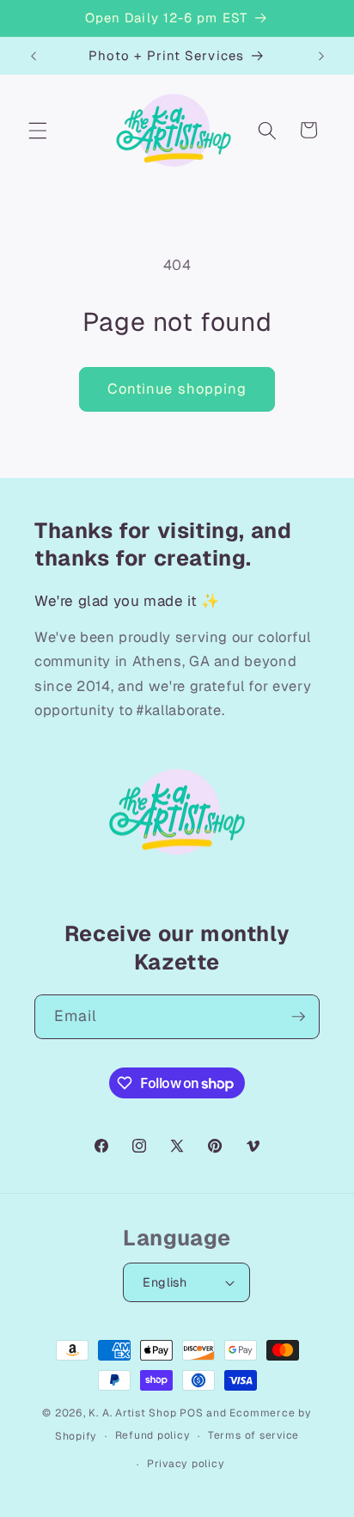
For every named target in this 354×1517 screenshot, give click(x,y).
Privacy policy (186, 1464)
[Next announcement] (321, 56)
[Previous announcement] (33, 56)
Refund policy (153, 1435)
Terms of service (253, 1435)
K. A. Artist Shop (132, 1413)
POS (191, 1413)
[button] (37, 129)
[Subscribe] (298, 1016)
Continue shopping (177, 388)
